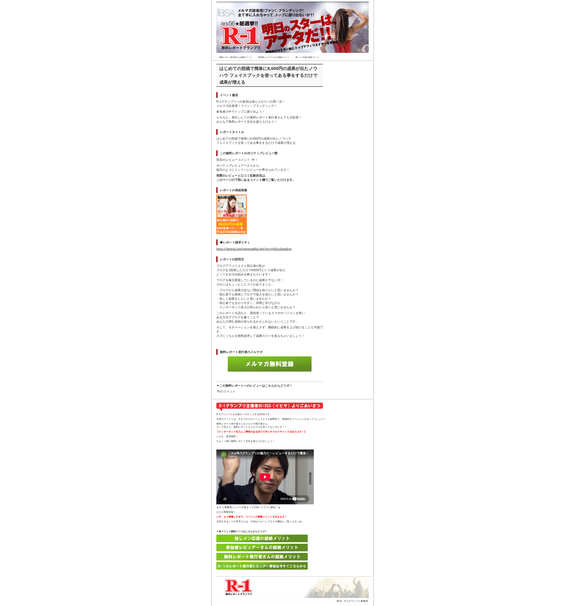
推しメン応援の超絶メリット (307, 57)
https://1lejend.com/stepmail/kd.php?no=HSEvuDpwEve (254, 249)
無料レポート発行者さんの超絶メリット (235, 57)
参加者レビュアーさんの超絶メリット (273, 57)
